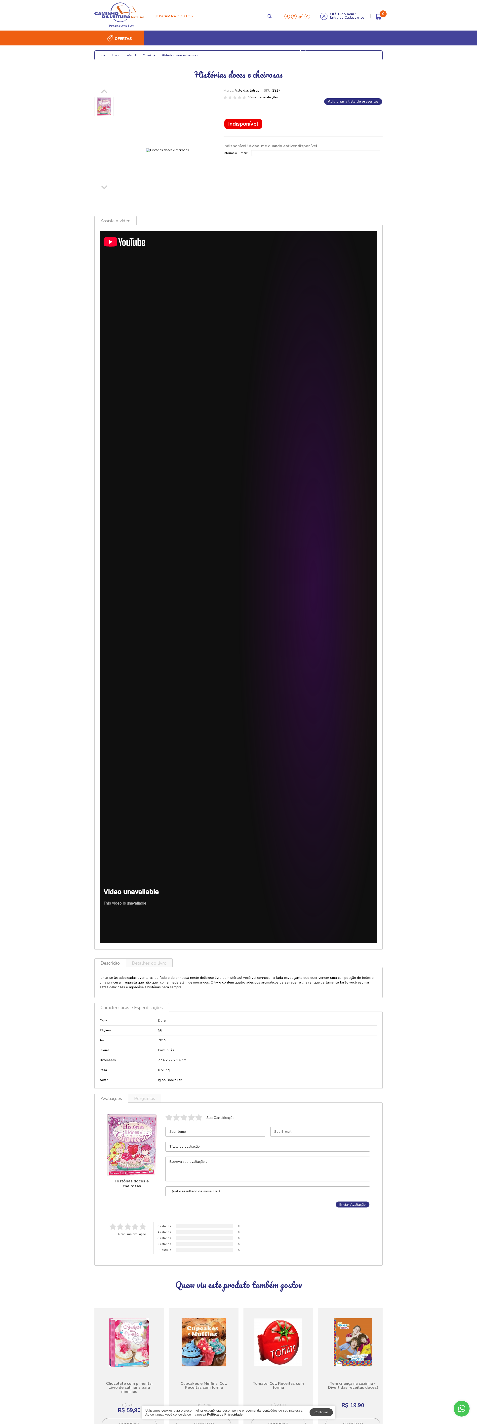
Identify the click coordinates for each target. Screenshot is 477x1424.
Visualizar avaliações (263, 97)
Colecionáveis (179, 53)
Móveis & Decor (321, 53)
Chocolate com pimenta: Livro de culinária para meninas (129, 1387)
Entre (334, 17)
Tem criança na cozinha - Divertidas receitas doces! (353, 1385)
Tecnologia (232, 53)
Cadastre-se (354, 17)
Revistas (283, 53)
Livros (104, 53)
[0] (379, 17)
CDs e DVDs (258, 53)
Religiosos (126, 53)
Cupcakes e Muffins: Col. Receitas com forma (204, 1385)
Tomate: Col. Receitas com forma (278, 1385)
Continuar (321, 1412)
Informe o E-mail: (236, 153)
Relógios (206, 53)
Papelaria (151, 53)
